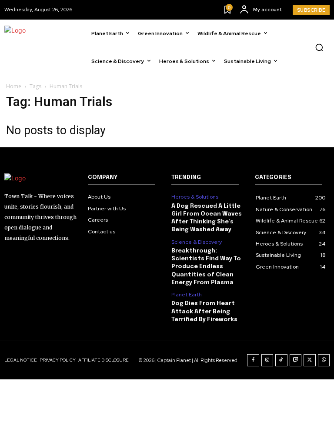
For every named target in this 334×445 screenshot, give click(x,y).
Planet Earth (186, 295)
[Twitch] (296, 360)
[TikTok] (281, 360)
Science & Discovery (196, 242)
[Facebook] (253, 360)
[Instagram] (267, 360)
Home (13, 86)
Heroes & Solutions (194, 197)
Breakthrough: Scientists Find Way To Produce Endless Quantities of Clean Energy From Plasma (206, 267)
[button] (319, 47)
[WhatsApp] (324, 360)
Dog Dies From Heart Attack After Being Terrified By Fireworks (204, 311)
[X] (310, 360)
